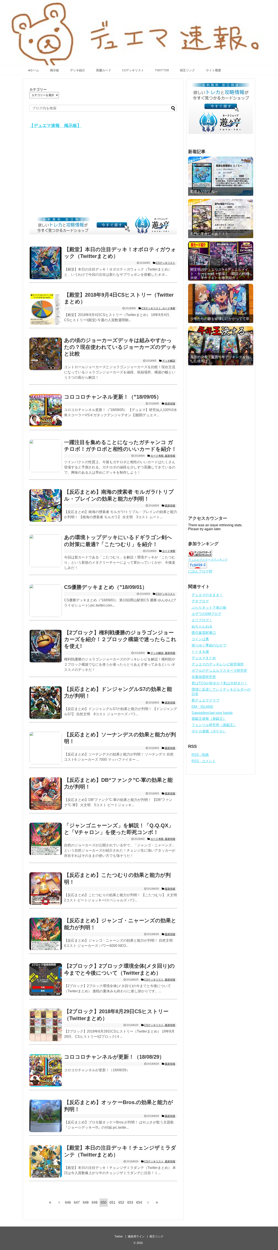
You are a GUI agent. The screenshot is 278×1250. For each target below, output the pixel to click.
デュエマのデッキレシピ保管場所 (218, 664)
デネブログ (200, 601)
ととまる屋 (200, 651)
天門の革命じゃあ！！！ (209, 234)
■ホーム (33, 70)
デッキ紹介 (77, 70)
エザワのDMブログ (206, 614)
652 (121, 1202)
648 (86, 1202)
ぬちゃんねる (202, 626)
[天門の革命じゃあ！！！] (220, 218)
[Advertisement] (103, 173)
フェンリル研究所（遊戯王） (214, 725)
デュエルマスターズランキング (208, 559)
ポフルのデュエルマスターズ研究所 (219, 670)
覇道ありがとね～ (204, 191)
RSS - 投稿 (200, 755)
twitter (162, 70)
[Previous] (59, 1202)
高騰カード (103, 70)
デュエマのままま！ (207, 595)
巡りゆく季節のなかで (209, 645)
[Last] (157, 1202)
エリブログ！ (202, 620)
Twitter (118, 1236)
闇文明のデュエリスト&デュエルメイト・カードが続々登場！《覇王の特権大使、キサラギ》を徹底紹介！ (219, 274)
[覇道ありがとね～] (220, 176)
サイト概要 (213, 70)
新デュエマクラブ (205, 700)
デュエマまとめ (204, 658)
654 (139, 1202)
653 (130, 1202)
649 (95, 1202)
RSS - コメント (204, 761)
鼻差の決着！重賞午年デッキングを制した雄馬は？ (219, 359)
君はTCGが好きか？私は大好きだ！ (220, 683)
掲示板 (54, 70)
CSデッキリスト (133, 70)
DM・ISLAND (202, 707)
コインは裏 (200, 639)
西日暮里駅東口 (204, 633)
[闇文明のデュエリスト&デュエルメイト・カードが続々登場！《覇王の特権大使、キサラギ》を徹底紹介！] (220, 261)
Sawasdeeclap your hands (212, 713)
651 (112, 1202)
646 (68, 1202)
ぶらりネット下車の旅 (209, 607)
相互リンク (187, 70)
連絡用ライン (136, 1236)
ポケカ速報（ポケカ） (209, 731)
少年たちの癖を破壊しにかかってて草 (219, 319)
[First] (50, 1202)
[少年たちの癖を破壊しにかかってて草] (220, 303)
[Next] (148, 1202)
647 (77, 1202)
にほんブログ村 (200, 571)
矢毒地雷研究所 (204, 677)
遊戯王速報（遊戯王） (209, 718)
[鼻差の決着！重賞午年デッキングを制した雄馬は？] (220, 345)
